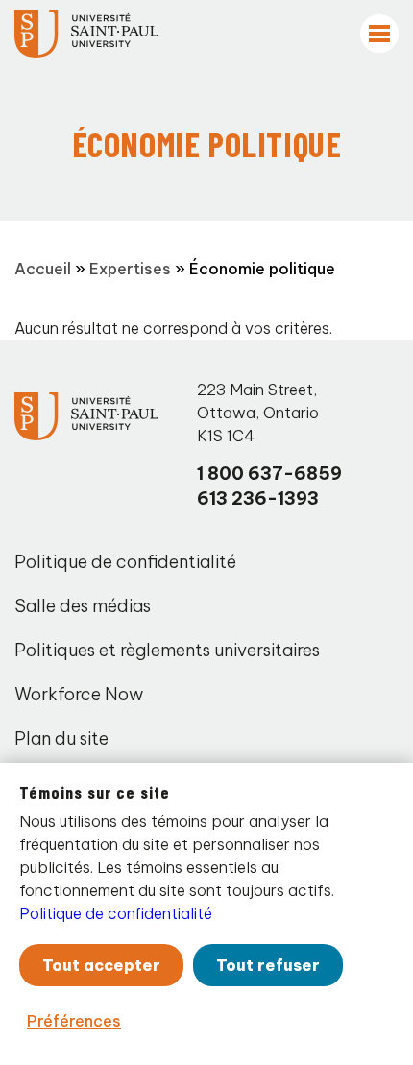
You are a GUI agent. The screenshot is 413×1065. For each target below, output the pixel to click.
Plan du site (61, 738)
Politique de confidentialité (125, 562)
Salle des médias (82, 606)
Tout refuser (268, 965)
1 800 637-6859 (269, 473)
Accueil (42, 268)
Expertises (130, 268)
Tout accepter (101, 965)
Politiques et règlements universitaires (167, 650)
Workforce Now (78, 694)
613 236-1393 (258, 498)
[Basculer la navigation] (379, 33)
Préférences (74, 1020)
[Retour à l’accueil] (86, 34)
